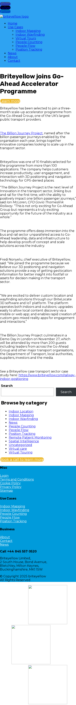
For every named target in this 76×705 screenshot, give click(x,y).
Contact (14, 61)
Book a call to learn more (22, 459)
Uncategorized (20, 445)
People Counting (29, 42)
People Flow (25, 46)
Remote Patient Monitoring (30, 437)
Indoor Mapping (28, 31)
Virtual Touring (21, 452)
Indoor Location (21, 411)
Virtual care (18, 449)
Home (12, 23)
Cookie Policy (10, 483)
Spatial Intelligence (24, 441)
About (13, 57)
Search (7, 386)
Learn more (10, 101)
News (12, 53)
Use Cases (15, 27)
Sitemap (6, 490)
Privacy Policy (10, 487)
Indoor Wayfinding (30, 34)
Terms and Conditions (17, 479)
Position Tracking (29, 49)
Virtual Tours (26, 38)
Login (4, 476)
